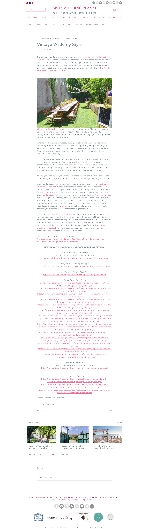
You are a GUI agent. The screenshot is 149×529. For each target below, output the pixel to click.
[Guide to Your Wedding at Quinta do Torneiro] (41, 434)
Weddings (60, 398)
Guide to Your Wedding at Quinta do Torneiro (40, 447)
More (103, 24)
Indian (62, 24)
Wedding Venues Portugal (97, 527)
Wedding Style (50, 398)
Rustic (47, 24)
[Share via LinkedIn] (48, 405)
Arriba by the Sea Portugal (82, 527)
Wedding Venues (84, 497)
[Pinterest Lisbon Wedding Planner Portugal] (117, 2)
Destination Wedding (92, 24)
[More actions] (111, 38)
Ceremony (79, 24)
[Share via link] (53, 405)
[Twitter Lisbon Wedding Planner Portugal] (110, 2)
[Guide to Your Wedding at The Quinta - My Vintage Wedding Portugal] (74, 434)
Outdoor (70, 24)
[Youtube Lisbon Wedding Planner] (100, 2)
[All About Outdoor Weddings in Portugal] (107, 434)
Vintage (39, 24)
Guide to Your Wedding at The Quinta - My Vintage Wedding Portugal (73, 447)
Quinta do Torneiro (50, 527)
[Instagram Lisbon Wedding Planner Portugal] (103, 2)
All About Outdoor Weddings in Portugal (104, 447)
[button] (93, 2)
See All (119, 422)
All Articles (30, 24)
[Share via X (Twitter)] (43, 405)
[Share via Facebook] (38, 405)
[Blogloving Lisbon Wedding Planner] (107, 2)
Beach (54, 24)
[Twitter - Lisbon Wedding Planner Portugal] (76, 506)
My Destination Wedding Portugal (65, 527)
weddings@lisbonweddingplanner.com (79, 499)
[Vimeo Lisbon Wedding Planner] (114, 2)
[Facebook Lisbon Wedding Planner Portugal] (97, 2)
